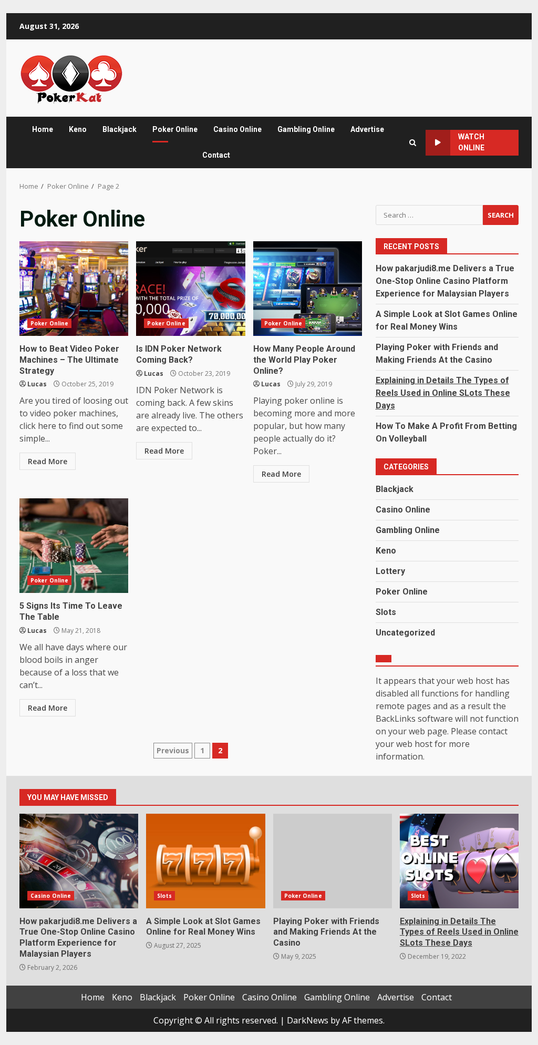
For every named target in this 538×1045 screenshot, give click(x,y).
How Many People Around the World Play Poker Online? (307, 288)
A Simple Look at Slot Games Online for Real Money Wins (205, 861)
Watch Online (471, 142)
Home (42, 129)
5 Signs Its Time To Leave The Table (73, 545)
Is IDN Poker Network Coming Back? (190, 288)
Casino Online (237, 129)
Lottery (390, 571)
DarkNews (307, 1020)
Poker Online (175, 129)
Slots (386, 612)
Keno (78, 129)
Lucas (37, 384)
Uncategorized (405, 633)
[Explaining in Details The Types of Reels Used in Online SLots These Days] (459, 861)
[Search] (412, 142)
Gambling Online (306, 129)
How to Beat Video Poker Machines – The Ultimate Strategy (73, 288)
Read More (47, 461)
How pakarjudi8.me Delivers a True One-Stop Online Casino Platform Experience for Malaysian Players (445, 281)
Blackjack (119, 129)
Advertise (367, 129)
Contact (216, 155)
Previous (173, 750)
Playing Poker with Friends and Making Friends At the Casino (332, 861)
